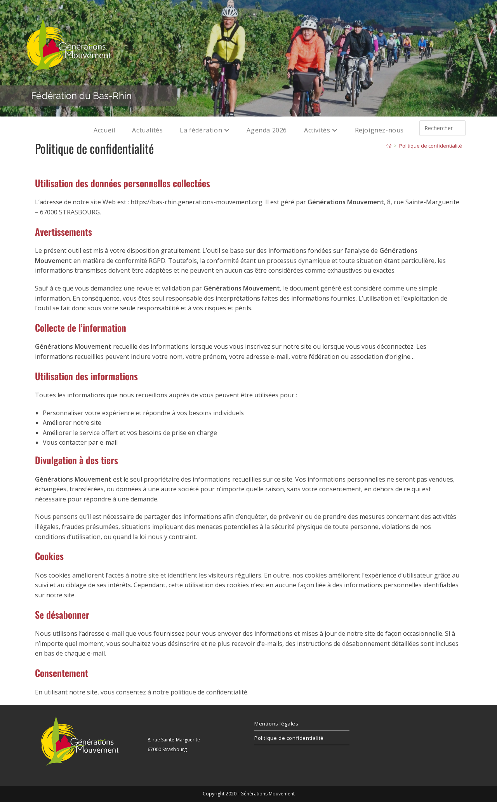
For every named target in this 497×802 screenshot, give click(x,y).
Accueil (104, 130)
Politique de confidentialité (430, 145)
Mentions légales (276, 723)
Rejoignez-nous (379, 130)
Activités (318, 130)
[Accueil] (388, 145)
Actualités (147, 130)
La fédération (202, 130)
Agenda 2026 (267, 130)
